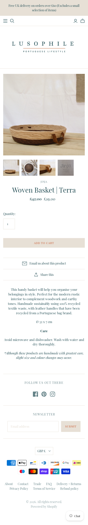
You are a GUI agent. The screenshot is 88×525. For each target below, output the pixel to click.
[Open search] (12, 21)
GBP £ (41, 451)
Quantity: (9, 214)
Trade (37, 484)
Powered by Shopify (44, 507)
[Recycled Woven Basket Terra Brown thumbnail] (29, 168)
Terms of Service (44, 489)
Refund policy (69, 489)
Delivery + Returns (69, 484)
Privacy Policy (19, 489)
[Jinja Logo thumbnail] (66, 168)
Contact (23, 484)
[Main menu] (5, 21)
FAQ (49, 484)
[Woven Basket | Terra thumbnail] (11, 168)
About (9, 484)
